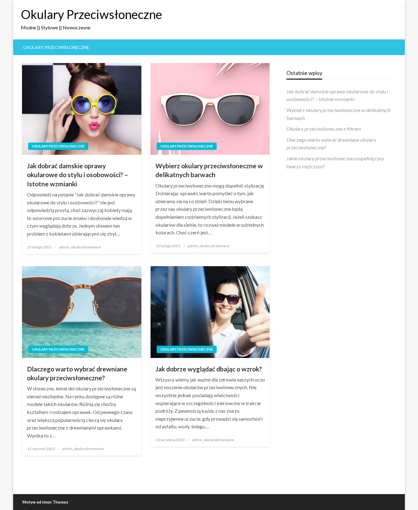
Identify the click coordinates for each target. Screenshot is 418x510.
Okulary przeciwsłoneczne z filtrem (323, 129)
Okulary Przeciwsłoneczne (91, 14)
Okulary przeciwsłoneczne (56, 47)
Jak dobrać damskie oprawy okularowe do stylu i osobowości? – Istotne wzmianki (77, 175)
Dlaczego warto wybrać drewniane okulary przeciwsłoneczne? (77, 373)
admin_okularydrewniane (80, 247)
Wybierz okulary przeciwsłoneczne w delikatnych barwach (209, 170)
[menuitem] (56, 47)
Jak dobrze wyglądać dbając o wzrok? (208, 369)
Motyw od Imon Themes (45, 502)
